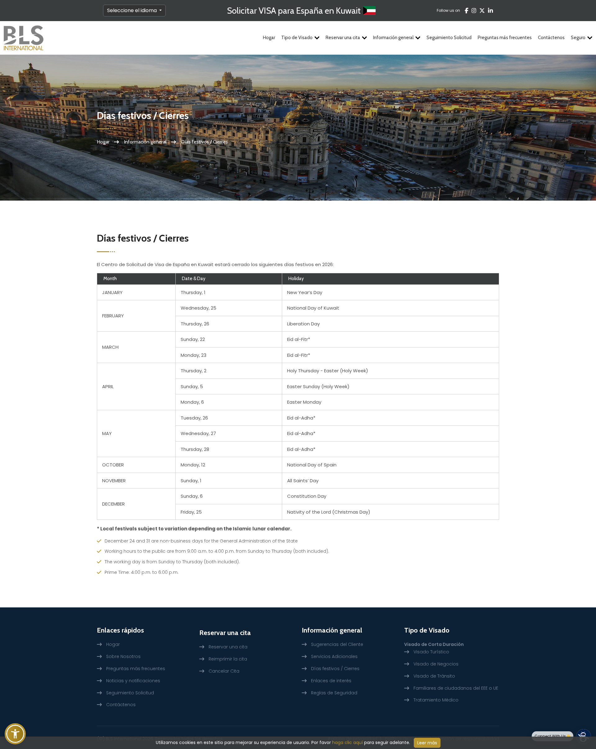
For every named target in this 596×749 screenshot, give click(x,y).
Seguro (578, 37)
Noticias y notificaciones (133, 681)
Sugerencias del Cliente (337, 644)
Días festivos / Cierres (335, 668)
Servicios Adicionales (334, 656)
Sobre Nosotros (123, 656)
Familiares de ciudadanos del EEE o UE (455, 688)
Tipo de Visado (297, 37)
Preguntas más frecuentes (505, 37)
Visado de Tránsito (434, 676)
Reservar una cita (343, 37)
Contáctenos (551, 37)
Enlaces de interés (331, 681)
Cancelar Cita (224, 671)
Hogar (269, 37)
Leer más (427, 743)
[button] (15, 734)
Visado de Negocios (435, 664)
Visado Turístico (431, 652)
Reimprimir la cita (228, 659)
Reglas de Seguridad (334, 693)
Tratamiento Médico (435, 700)
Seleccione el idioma (132, 10)
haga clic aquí (347, 742)
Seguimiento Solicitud (449, 37)
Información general (393, 37)
